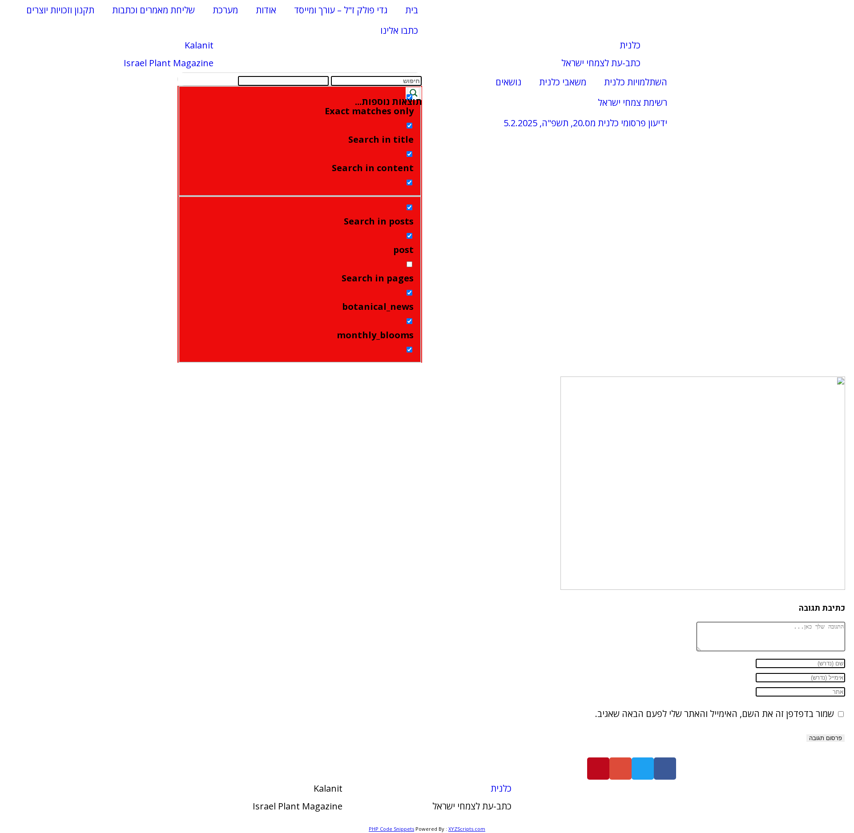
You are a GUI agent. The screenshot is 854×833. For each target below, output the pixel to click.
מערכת (225, 10)
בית (411, 10)
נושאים (508, 82)
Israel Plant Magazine (169, 63)
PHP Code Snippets (391, 828)
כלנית (630, 45)
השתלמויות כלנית (635, 82)
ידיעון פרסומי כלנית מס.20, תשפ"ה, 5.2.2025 (585, 123)
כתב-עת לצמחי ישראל (600, 63)
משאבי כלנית (562, 82)
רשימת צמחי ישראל (632, 102)
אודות (266, 10)
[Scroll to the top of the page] (850, 818)
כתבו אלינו (399, 30)
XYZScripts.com (466, 828)
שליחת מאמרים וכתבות (153, 10)
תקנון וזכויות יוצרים (60, 10)
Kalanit (199, 45)
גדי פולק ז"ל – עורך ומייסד (340, 10)
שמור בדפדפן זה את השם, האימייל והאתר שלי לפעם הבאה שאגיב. (714, 714)
